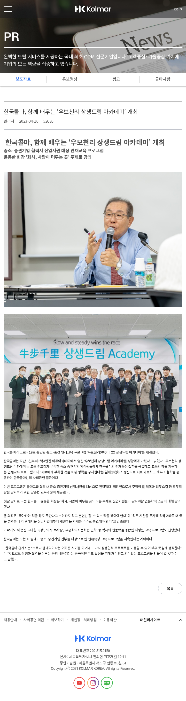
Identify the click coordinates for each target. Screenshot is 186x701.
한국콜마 (93, 9)
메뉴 (8, 9)
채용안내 (10, 619)
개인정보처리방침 (83, 619)
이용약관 (109, 619)
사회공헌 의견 (33, 619)
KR (176, 9)
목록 (170, 588)
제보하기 (57, 619)
